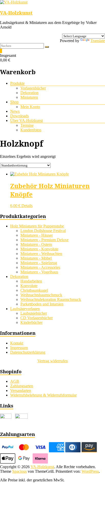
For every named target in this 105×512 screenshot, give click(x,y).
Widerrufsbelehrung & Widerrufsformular (43, 395)
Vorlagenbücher (33, 88)
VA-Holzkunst (16, 12)
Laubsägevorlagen (25, 308)
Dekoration (29, 93)
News (15, 111)
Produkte (17, 83)
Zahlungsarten (21, 386)
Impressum (19, 347)
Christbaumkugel (34, 290)
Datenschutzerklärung (27, 352)
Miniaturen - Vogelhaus (39, 272)
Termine (27, 125)
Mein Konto (30, 107)
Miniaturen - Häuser (36, 235)
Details (27, 205)
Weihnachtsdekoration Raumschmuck (50, 299)
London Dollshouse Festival (43, 230)
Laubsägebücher (33, 313)
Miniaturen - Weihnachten (41, 253)
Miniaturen (29, 97)
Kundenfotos (30, 130)
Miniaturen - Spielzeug (38, 263)
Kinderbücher (31, 322)
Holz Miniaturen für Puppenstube (37, 226)
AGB (14, 381)
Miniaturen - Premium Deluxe (44, 240)
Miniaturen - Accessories (40, 267)
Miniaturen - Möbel (36, 258)
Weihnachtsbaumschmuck (41, 295)
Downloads (19, 116)
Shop (14, 102)
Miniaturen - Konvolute (39, 249)
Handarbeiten (31, 281)
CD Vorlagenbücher (36, 318)
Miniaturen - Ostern (36, 244)
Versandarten (20, 390)
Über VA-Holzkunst (26, 120)
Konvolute (28, 286)
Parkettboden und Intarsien (41, 304)
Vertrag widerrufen (52, 361)
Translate (97, 41)
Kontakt (16, 343)
